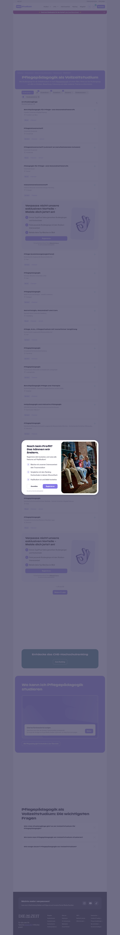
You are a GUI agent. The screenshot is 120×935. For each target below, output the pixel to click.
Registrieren (50, 486)
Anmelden (34, 486)
